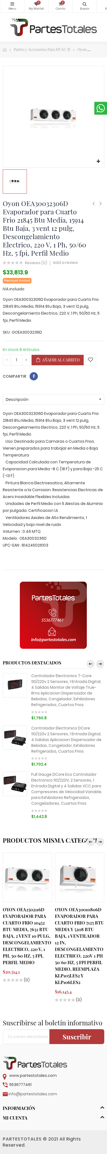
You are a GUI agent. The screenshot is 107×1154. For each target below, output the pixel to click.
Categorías (12, 6)
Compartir (34, 376)
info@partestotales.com (33, 1094)
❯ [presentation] (100, 664)
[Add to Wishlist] (90, 360)
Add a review (65, 262)
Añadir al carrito (60, 360)
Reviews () (36, 263)
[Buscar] (84, 6)
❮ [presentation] (90, 664)
